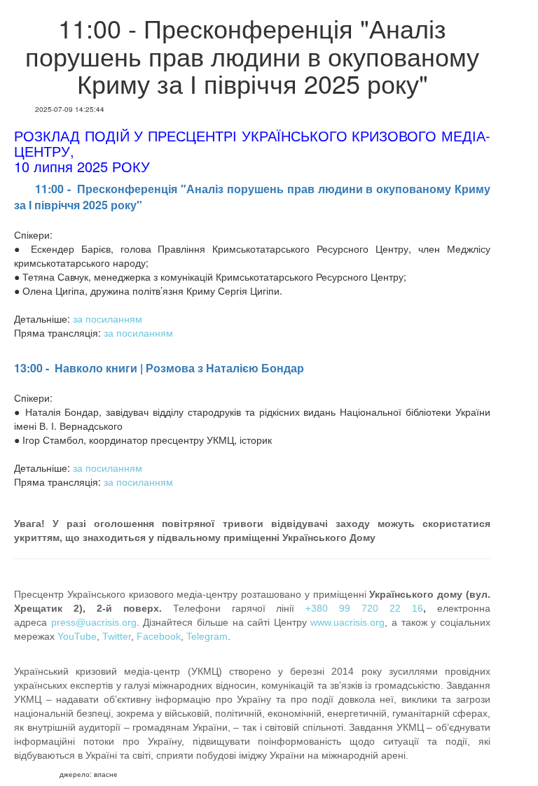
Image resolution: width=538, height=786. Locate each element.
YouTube (77, 636)
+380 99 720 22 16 (364, 608)
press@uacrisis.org (94, 622)
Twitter (116, 636)
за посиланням (107, 318)
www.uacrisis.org (347, 622)
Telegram (207, 636)
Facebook (159, 636)
